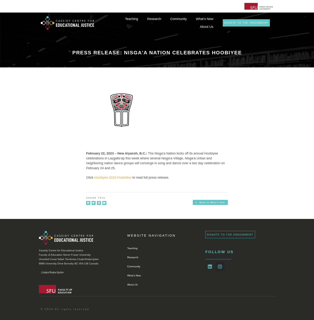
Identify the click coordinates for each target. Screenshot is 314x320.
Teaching (132, 248)
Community (133, 266)
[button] (88, 203)
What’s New (134, 275)
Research (132, 257)
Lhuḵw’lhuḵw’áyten (52, 272)
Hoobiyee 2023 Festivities (113, 177)
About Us (132, 284)
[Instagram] (219, 266)
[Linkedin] (209, 266)
